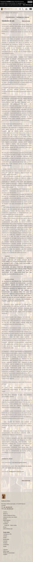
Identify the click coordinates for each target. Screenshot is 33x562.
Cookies (5, 554)
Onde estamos (6, 520)
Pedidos (5, 542)
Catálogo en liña (8, 12)
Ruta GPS (6, 522)
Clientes (5, 541)
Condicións (15, 12)
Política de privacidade (9, 552)
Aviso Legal (6, 551)
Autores (5, 535)
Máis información (27, 4)
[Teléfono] (23, 9)
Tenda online (6, 532)
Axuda (4, 546)
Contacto (5, 523)
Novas (4, 527)
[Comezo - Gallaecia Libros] (1, 9)
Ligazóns (5, 549)
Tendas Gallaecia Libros (9, 515)
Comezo (2, 12)
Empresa (5, 513)
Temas (5, 537)
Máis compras (26, 21)
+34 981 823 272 (7, 507)
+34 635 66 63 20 (8, 508)
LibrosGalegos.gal (7, 528)
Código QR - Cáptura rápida (10, 525)
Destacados (6, 539)
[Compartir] (20, 9)
